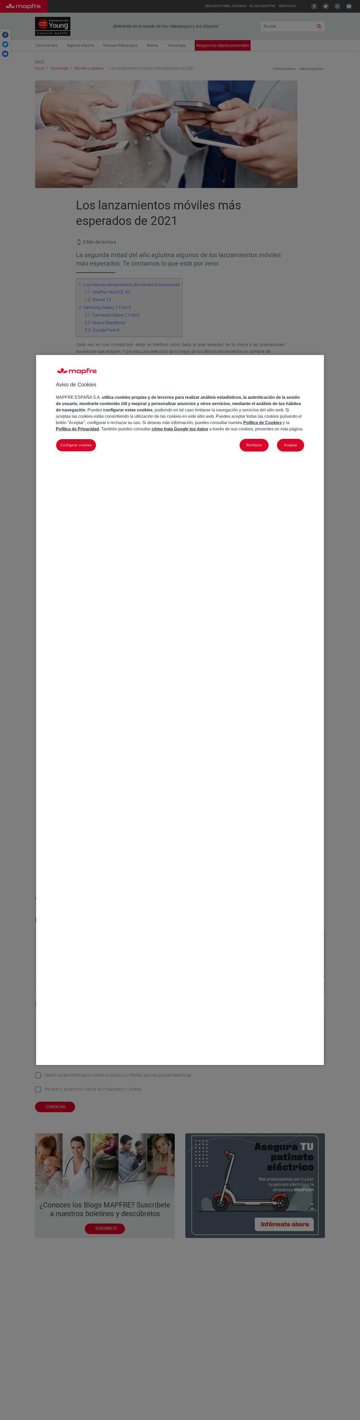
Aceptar (290, 445)
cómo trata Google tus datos (180, 429)
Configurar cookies (76, 445)
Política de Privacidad (77, 429)
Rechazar (254, 445)
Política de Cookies (262, 423)
